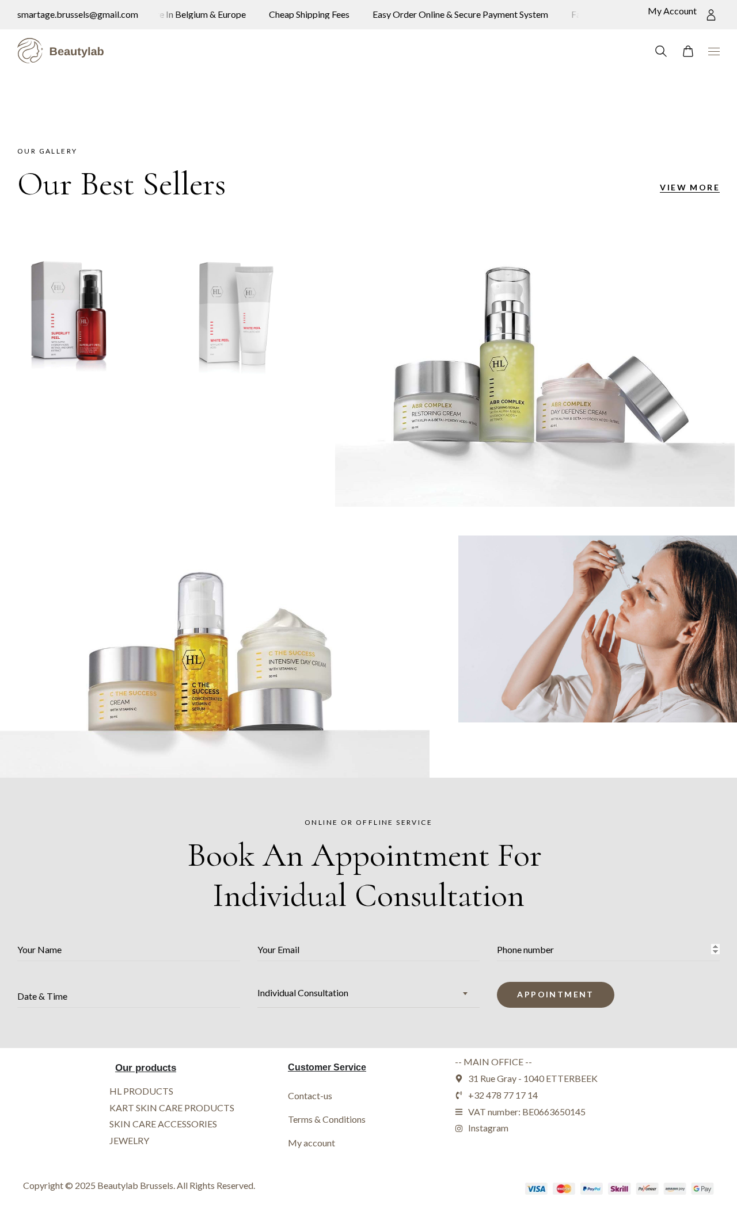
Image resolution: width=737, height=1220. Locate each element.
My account (311, 1142)
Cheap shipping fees (301, 14)
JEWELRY (129, 1140)
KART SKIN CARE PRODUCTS (171, 1107)
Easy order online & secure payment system (453, 14)
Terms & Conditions (327, 1119)
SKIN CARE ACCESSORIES (163, 1123)
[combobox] (368, 993)
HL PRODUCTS (141, 1090)
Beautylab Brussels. (136, 1185)
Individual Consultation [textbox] (302, 992)
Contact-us (310, 1095)
